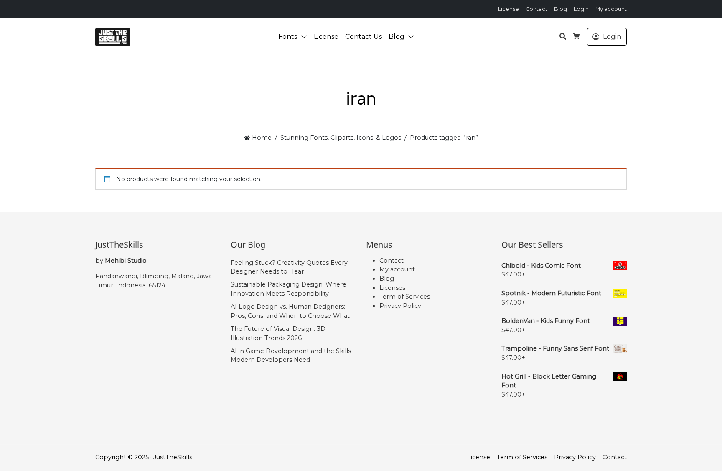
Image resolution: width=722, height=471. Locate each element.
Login (581, 9)
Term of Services (404, 296)
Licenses (392, 288)
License (508, 9)
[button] (305, 36)
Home (260, 137)
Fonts (287, 37)
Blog (560, 9)
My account (611, 9)
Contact (536, 9)
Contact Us (363, 37)
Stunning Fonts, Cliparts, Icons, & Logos (340, 137)
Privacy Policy (400, 306)
